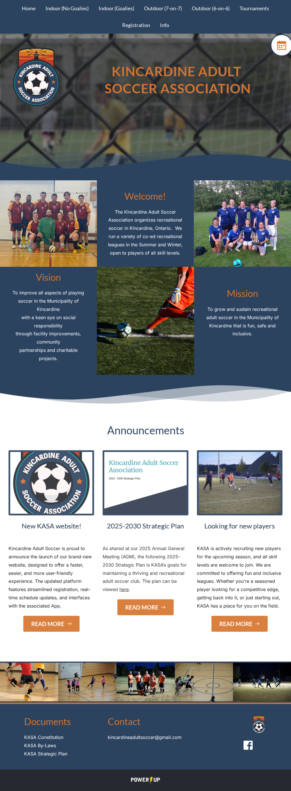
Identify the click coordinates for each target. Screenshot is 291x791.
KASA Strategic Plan (45, 754)
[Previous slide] (13, 682)
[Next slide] (277, 682)
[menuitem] (28, 8)
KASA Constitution (43, 737)
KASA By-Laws (40, 745)
